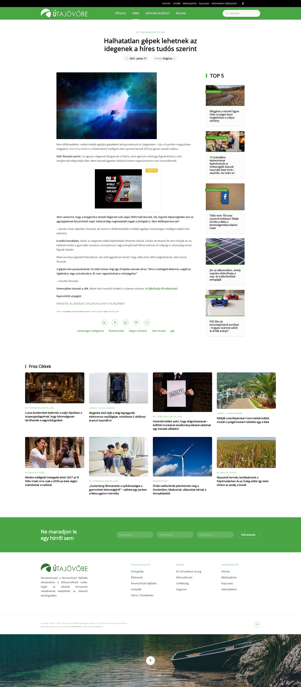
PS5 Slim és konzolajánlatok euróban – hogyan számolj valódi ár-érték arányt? (224, 326)
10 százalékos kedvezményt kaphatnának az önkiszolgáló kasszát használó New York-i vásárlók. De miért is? (222, 165)
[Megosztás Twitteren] (104, 323)
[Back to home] (64, 13)
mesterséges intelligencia (90, 330)
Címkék (176, 3)
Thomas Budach (96, 311)
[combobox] (241, 13)
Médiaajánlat (190, 3)
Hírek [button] (135, 13)
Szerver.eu (98, 626)
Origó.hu (163, 58)
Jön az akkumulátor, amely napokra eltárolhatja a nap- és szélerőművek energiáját (225, 274)
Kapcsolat (204, 3)
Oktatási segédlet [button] (158, 13)
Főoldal (120, 13)
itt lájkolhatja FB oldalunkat (161, 288)
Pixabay (112, 311)
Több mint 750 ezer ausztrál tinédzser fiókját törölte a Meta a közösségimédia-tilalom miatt (224, 222)
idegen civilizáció (138, 330)
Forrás (58, 311)
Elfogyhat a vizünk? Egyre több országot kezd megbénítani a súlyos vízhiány (224, 116)
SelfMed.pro (77, 626)
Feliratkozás (248, 534)
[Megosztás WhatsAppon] (126, 323)
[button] (150, 660)
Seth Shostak (159, 330)
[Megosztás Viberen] (147, 323)
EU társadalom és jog (150, 32)
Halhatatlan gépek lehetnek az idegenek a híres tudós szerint (150, 44)
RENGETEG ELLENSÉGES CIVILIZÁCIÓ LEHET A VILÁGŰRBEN (90, 303)
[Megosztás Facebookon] (115, 323)
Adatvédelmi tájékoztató (224, 3)
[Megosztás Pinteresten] (136, 323)
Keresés (166, 3)
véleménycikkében (79, 149)
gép (172, 330)
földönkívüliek (116, 330)
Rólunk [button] (181, 13)
